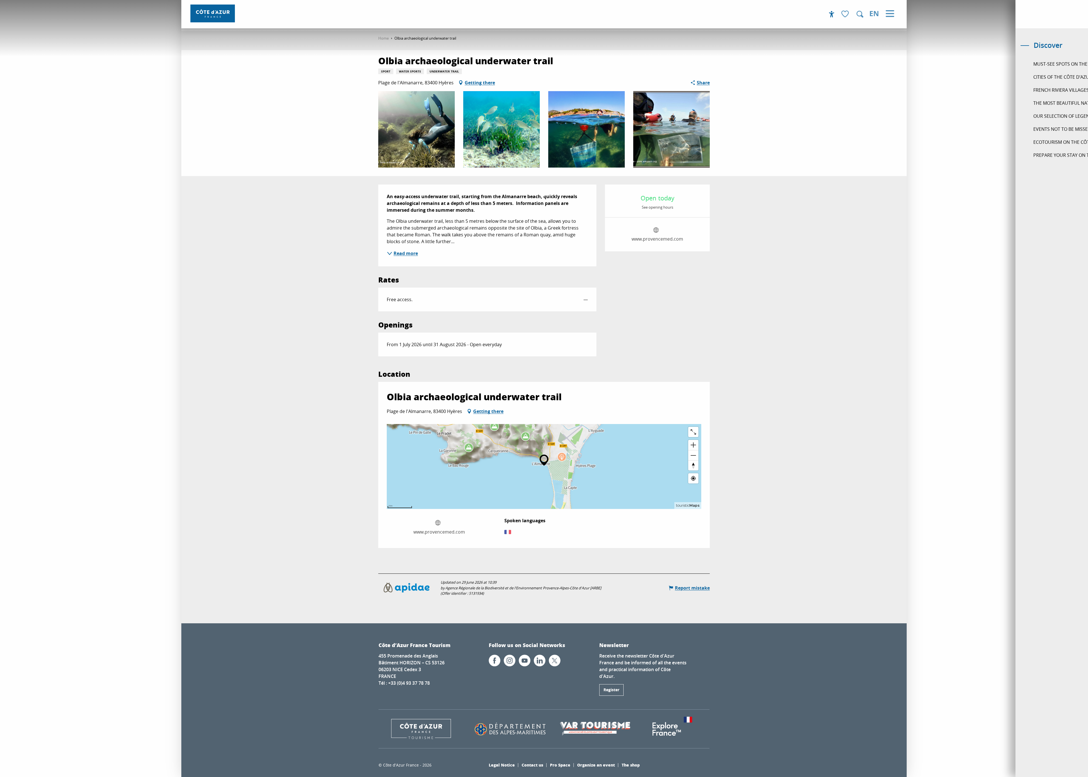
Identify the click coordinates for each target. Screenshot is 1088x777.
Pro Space (560, 765)
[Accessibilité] (832, 14)
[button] (860, 14)
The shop (631, 765)
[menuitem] (212, 13)
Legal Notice (502, 765)
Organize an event (596, 765)
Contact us (532, 765)
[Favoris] (845, 14)
